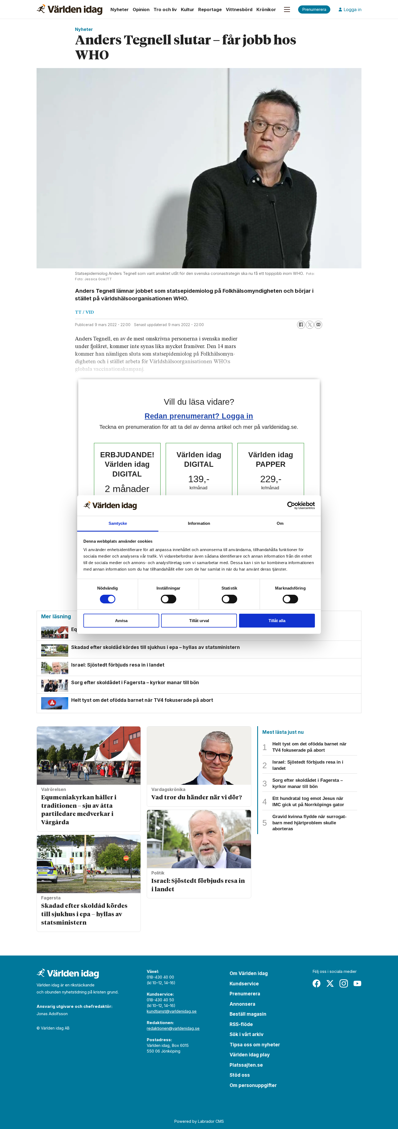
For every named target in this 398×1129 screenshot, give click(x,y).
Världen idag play (250, 1054)
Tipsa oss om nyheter (255, 1044)
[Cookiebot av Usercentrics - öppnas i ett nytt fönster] (291, 505)
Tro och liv (165, 9)
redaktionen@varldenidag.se (173, 1028)
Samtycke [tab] (118, 523)
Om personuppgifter (253, 1085)
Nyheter (119, 9)
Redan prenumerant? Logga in (199, 416)
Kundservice (244, 983)
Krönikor (266, 9)
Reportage (210, 9)
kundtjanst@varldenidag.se (172, 1011)
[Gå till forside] (69, 9)
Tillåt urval (199, 620)
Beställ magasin (248, 1014)
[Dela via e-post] (318, 325)
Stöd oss (240, 1075)
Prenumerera (245, 993)
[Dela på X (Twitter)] (310, 325)
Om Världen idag (249, 973)
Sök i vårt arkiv (246, 1034)
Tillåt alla (277, 620)
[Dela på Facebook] (301, 325)
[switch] (168, 599)
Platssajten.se (246, 1065)
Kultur (187, 9)
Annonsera (242, 1004)
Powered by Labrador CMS (199, 1121)
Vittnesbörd (239, 9)
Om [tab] (280, 523)
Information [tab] (199, 523)
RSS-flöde (241, 1024)
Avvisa (121, 620)
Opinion (141, 9)
